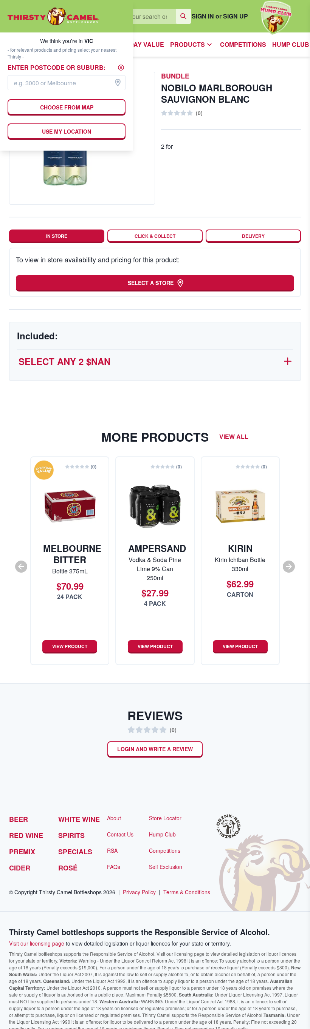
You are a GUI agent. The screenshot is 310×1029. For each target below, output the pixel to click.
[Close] (121, 67)
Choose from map (67, 107)
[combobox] (67, 82)
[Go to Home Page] (53, 16)
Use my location (67, 131)
